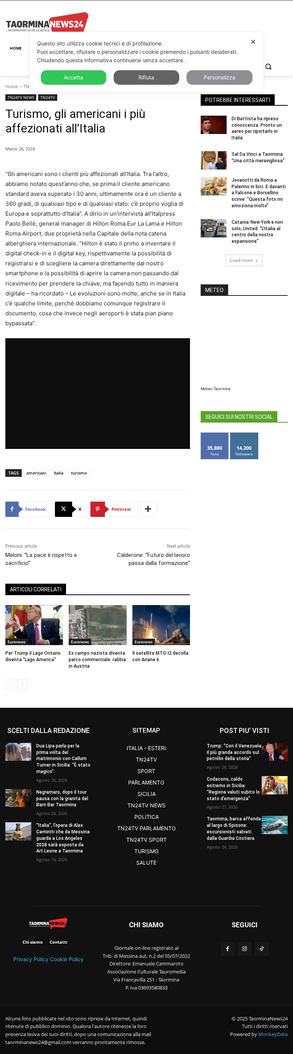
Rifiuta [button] (146, 77)
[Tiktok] (262, 949)
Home (11, 86)
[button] (268, 67)
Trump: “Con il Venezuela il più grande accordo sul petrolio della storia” (234, 752)
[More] (148, 509)
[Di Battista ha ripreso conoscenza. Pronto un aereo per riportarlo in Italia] (214, 125)
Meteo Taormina (215, 388)
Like (215, 435)
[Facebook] (227, 949)
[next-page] (22, 684)
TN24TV (47, 97)
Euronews (17, 641)
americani (36, 473)
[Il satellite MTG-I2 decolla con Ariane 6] (161, 625)
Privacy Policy (30, 959)
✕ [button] (253, 42)
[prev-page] (10, 684)
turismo (79, 473)
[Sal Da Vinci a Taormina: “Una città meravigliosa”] (214, 160)
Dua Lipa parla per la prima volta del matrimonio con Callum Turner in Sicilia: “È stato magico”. (63, 758)
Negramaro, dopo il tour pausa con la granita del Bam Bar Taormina (62, 798)
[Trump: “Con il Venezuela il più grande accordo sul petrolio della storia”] (275, 752)
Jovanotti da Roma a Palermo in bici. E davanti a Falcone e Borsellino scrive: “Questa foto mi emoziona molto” (259, 193)
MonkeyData (273, 1034)
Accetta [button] (73, 77)
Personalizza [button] (219, 77)
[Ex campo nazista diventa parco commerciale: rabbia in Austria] (97, 625)
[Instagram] (244, 949)
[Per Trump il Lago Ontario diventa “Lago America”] (34, 625)
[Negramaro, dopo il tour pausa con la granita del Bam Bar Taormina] (18, 798)
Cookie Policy (67, 959)
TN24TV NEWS (21, 97)
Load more (241, 260)
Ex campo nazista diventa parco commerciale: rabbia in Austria (97, 659)
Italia (58, 473)
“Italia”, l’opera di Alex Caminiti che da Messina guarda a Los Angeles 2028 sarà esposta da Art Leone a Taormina (63, 838)
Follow (244, 435)
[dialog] (146, 62)
